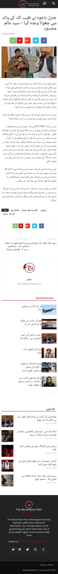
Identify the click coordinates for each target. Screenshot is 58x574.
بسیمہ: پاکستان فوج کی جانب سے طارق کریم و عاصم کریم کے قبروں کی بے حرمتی (38, 324)
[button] (54, 4)
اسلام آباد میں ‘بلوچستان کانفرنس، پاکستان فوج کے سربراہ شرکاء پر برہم (37, 433)
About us (51, 565)
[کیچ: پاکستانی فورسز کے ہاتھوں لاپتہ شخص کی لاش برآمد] (49, 353)
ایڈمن (29, 279)
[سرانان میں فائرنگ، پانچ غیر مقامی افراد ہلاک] (7, 451)
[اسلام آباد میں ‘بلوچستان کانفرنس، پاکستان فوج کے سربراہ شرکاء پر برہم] (7, 436)
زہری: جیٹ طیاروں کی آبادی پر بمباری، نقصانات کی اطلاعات (39, 308)
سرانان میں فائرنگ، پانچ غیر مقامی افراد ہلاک (38, 448)
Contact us (43, 565)
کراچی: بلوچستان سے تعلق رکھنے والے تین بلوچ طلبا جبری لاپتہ (37, 463)
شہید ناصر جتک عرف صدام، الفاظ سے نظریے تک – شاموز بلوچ (39, 477)
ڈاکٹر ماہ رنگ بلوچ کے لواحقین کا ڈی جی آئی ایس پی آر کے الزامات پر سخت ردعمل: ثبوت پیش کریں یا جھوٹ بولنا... (37, 381)
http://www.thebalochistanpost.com (29, 284)
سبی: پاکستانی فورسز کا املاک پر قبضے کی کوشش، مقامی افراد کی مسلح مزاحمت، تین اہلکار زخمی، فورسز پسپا (39, 367)
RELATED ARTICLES (44, 298)
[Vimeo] (20, 550)
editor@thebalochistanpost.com (34, 541)
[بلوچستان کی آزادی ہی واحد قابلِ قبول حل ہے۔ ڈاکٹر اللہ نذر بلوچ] (7, 421)
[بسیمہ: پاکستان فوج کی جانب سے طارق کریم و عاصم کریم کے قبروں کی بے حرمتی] (49, 324)
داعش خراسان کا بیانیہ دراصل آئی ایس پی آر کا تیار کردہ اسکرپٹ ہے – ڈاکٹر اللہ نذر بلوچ (38, 338)
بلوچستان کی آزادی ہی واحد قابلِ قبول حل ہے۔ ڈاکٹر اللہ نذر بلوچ (37, 418)
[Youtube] (13, 550)
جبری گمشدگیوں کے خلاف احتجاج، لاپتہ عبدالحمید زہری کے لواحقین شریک (17, 246)
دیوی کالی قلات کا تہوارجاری (43, 243)
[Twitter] (27, 550)
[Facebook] (43, 550)
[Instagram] (35, 550)
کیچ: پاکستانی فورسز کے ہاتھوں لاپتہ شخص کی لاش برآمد (40, 351)
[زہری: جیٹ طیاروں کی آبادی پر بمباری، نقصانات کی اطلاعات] (49, 310)
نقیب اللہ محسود (9, 214)
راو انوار (43, 210)
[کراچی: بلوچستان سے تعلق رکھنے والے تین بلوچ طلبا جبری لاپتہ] (7, 466)
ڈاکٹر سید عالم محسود (29, 210)
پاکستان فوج (15, 210)
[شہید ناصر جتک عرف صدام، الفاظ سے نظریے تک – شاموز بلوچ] (7, 480)
